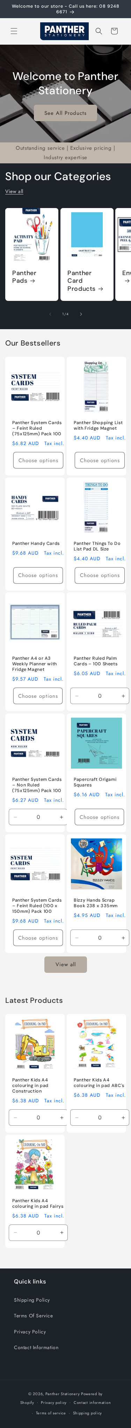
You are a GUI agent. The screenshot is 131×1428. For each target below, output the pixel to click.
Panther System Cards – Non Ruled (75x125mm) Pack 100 (37, 784)
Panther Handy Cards (36, 543)
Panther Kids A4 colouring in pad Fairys (38, 1203)
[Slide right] (81, 314)
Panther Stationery (62, 1394)
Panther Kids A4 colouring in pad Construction (30, 1085)
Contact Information (36, 1347)
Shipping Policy (32, 1299)
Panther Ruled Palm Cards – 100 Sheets (95, 661)
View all (14, 191)
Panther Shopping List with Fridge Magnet (98, 425)
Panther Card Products (81, 281)
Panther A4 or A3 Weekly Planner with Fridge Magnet (34, 664)
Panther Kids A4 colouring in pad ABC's (99, 1082)
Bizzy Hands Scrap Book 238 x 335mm (96, 902)
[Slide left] (50, 314)
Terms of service (51, 1413)
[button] (14, 31)
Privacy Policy (30, 1331)
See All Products (65, 113)
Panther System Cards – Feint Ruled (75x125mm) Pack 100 (37, 428)
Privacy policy (54, 1402)
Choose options (38, 460)
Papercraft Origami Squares (95, 781)
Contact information (92, 1402)
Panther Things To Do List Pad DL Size (97, 546)
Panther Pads (24, 277)
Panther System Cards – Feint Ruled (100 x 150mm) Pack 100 (37, 905)
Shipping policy (87, 1413)
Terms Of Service (33, 1315)
